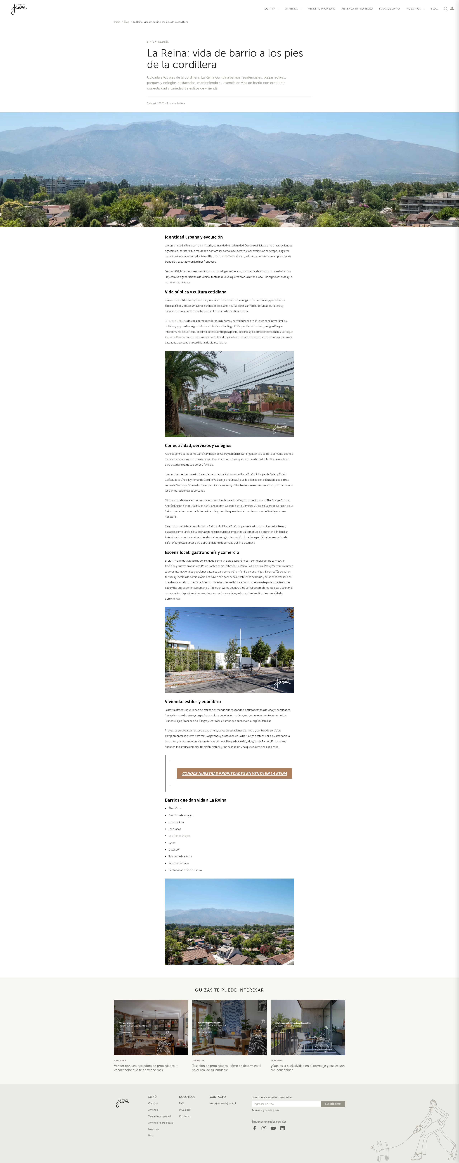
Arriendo (153, 1109)
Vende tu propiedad (321, 8)
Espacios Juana (389, 8)
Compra (153, 1103)
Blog (434, 8)
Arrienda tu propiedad (357, 8)
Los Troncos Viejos (224, 256)
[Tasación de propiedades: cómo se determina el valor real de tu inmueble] (229, 1027)
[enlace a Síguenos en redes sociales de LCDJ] (254, 1128)
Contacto (184, 1116)
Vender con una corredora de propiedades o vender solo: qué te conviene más (146, 1068)
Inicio (117, 21)
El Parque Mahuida (176, 321)
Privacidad (185, 1109)
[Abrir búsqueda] (446, 8)
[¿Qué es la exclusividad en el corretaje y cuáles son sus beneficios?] (308, 1027)
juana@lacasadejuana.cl (223, 1103)
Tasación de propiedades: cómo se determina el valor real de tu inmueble (226, 1068)
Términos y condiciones (265, 1110)
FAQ (181, 1103)
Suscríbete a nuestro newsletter (272, 1097)
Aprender (120, 1060)
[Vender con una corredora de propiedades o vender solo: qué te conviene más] (151, 1027)
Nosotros (153, 1129)
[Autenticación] (452, 8)
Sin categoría (158, 42)
